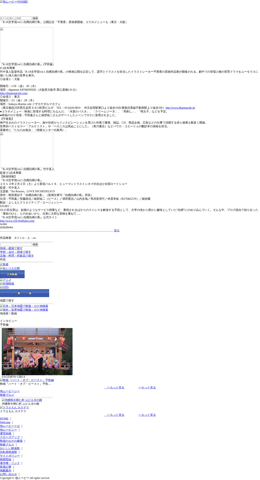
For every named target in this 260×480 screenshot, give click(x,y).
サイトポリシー (10, 455)
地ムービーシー (10, 391)
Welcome (5, 422)
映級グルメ (7, 394)
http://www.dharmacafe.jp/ (180, 107)
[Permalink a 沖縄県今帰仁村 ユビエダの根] (22, 400)
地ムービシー (8, 429)
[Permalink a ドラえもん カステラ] (14, 407)
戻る (117, 230)
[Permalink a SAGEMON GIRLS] (37, 374)
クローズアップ (10, 437)
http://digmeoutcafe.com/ (14, 93)
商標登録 (5, 459)
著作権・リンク (10, 463)
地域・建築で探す (11, 248)
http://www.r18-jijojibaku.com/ (17, 220)
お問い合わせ (8, 474)
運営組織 (5, 433)
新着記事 (5, 466)
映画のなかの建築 (11, 440)
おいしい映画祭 (10, 448)
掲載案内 (5, 470)
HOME (4, 418)
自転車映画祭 (8, 451)
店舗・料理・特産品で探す (17, 255)
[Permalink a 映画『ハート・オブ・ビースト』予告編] (27, 380)
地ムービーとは (10, 426)
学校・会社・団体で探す (15, 251)
